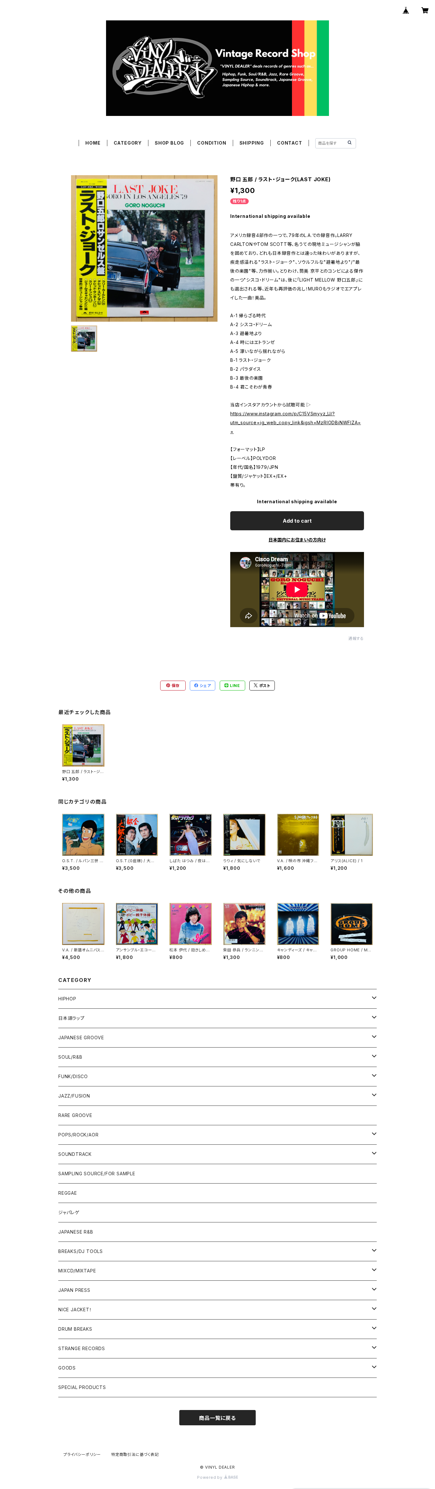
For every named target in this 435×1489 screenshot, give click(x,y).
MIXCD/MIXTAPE (77, 1270)
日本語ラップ (71, 1018)
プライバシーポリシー (82, 1454)
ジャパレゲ (69, 1212)
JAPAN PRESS (74, 1290)
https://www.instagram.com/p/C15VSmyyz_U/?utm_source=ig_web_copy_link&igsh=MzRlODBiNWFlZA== (295, 422)
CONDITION (211, 143)
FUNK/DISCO (73, 1076)
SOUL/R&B (70, 1057)
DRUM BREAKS (75, 1329)
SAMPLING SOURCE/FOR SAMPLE (96, 1173)
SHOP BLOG (169, 143)
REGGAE (67, 1193)
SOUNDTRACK (75, 1154)
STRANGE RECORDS (81, 1348)
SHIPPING (251, 143)
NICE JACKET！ (75, 1309)
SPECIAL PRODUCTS (82, 1387)
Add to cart (297, 521)
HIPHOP (67, 998)
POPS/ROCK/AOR (78, 1134)
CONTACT (289, 143)
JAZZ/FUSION (74, 1096)
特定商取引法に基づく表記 (135, 1454)
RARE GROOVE (75, 1115)
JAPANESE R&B (75, 1232)
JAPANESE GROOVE (81, 1037)
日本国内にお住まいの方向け (297, 539)
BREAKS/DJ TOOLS (80, 1251)
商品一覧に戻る (217, 1418)
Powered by (210, 1477)
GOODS (67, 1368)
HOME (92, 143)
